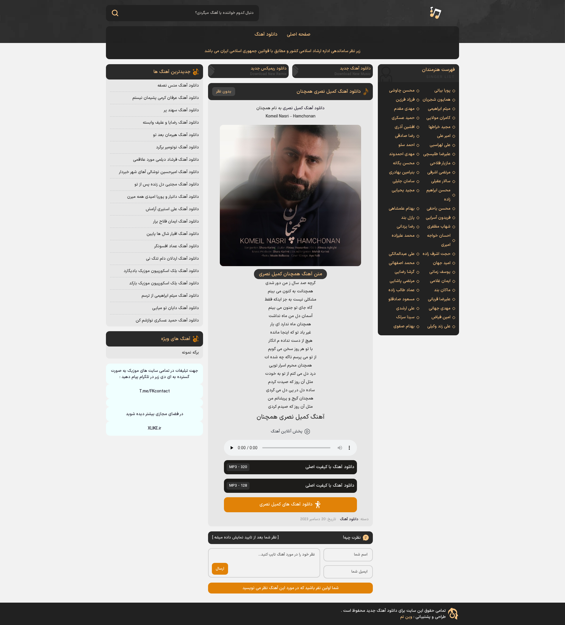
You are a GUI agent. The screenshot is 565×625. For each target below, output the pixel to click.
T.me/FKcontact (154, 391)
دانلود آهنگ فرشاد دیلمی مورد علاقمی (166, 160)
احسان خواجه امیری (439, 240)
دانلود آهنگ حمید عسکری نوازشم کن (167, 320)
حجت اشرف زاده (437, 254)
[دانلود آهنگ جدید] (435, 13)
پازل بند (408, 218)
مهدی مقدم (404, 109)
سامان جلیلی (404, 181)
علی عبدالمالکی (402, 254)
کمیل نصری (293, 108)
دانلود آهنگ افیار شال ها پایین (173, 234)
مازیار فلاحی (440, 163)
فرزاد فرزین (405, 100)
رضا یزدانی (406, 226)
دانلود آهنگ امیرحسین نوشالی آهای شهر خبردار (159, 172)
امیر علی (444, 136)
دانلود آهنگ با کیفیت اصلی (291, 467)
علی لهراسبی (440, 145)
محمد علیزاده (403, 236)
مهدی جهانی (440, 308)
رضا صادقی (405, 136)
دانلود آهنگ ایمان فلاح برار (176, 221)
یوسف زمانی (440, 272)
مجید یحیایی (403, 190)
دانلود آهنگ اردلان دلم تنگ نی (172, 259)
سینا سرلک (405, 317)
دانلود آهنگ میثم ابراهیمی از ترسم (170, 296)
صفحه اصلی (298, 34)
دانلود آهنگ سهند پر (181, 110)
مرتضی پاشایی (402, 281)
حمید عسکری (403, 118)
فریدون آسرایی (438, 218)
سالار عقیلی (441, 181)
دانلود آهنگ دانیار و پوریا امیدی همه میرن (163, 197)
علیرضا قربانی (439, 299)
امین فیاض (441, 317)
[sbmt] (115, 13)
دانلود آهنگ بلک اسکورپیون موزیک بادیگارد (161, 271)
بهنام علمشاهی (402, 208)
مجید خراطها (440, 127)
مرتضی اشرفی (439, 172)
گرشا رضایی (405, 272)
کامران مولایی (438, 118)
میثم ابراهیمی (439, 109)
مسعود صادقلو (401, 299)
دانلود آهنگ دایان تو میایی (175, 308)
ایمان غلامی (440, 281)
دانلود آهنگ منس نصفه (178, 85)
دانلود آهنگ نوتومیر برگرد (177, 147)
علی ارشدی (405, 308)
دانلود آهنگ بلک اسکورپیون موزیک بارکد (164, 283)
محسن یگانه (404, 163)
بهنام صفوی (404, 326)
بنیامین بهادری (402, 172)
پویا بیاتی (442, 90)
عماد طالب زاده (401, 290)
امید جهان (442, 263)
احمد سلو (406, 145)
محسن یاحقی (439, 208)
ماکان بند (442, 290)
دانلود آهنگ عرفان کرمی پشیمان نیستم (165, 98)
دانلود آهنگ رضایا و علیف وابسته (171, 123)
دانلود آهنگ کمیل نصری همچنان (329, 91)
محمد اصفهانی (402, 263)
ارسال (220, 569)
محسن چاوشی (402, 90)
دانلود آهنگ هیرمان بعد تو (176, 135)
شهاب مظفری (439, 226)
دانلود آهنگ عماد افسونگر (176, 246)
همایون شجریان (437, 100)
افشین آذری (405, 127)
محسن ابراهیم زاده (438, 195)
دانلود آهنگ (266, 34)
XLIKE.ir (154, 428)
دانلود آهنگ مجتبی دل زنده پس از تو (166, 184)
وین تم (406, 617)
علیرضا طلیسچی (437, 154)
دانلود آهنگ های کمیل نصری (286, 504)
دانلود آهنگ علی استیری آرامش (172, 209)
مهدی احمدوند (402, 154)
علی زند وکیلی (439, 326)
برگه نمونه (190, 352)
